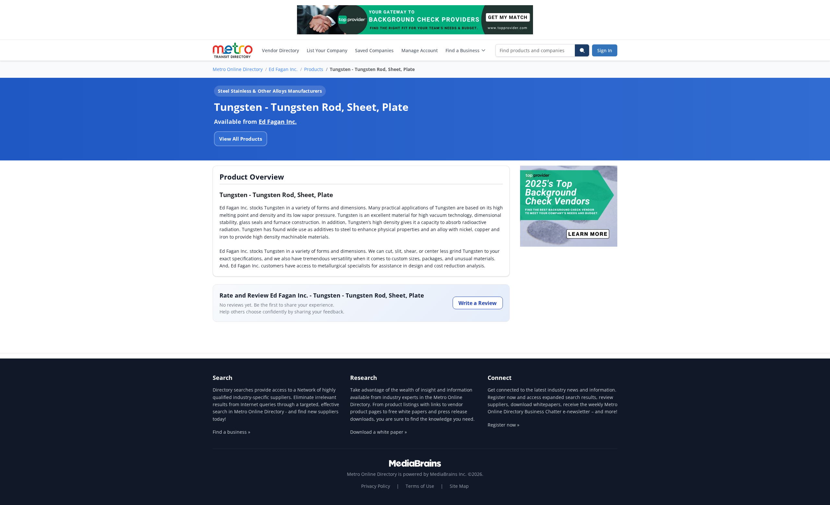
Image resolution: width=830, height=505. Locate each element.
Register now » (503, 425)
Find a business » (231, 432)
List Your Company (327, 50)
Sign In (604, 50)
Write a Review (477, 303)
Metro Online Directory (238, 69)
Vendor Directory (280, 50)
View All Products (240, 138)
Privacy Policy (375, 486)
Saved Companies (374, 50)
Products (313, 69)
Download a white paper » (378, 432)
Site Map (459, 486)
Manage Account (419, 50)
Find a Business (462, 50)
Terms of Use (420, 486)
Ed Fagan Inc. (283, 69)
